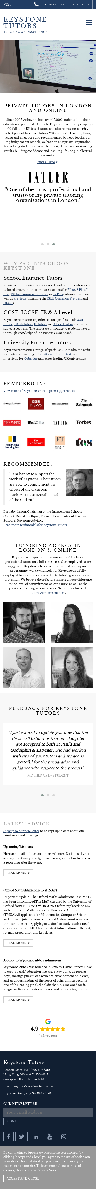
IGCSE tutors (23, 324)
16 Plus (58, 294)
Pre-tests (20, 298)
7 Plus (71, 289)
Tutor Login (54, 4)
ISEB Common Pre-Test (64, 298)
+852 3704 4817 (38, 1074)
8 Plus (81, 289)
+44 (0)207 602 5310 (37, 1069)
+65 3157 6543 (35, 1079)
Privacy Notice (47, 1170)
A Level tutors (63, 324)
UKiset (8, 303)
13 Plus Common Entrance (29, 294)
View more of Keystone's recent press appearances (39, 391)
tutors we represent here (47, 592)
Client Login (79, 4)
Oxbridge (31, 358)
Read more (17, 873)
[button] (42, 244)
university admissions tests (53, 354)
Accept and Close (23, 1178)
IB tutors (40, 324)
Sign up (13, 1121)
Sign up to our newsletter (21, 831)
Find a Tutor (46, 162)
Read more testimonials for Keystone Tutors (35, 525)
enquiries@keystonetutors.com (33, 1086)
